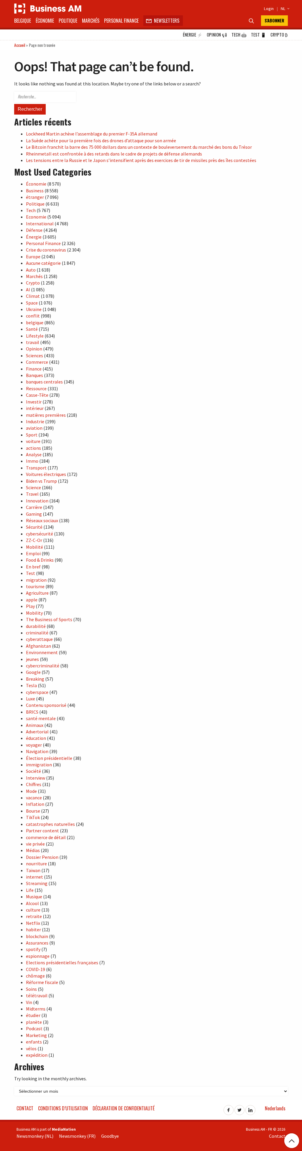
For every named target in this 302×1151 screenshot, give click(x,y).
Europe (33, 256)
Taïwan (33, 870)
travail (32, 342)
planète (34, 1022)
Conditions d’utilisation (63, 1108)
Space (32, 303)
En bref (33, 567)
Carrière (34, 507)
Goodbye (110, 1136)
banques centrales (44, 382)
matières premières (46, 415)
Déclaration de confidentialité (124, 1108)
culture (33, 910)
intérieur (35, 408)
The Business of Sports (49, 619)
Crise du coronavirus (46, 250)
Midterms (35, 1009)
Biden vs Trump (41, 481)
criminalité (37, 633)
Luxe (30, 699)
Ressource (36, 388)
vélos (31, 1048)
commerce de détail (46, 837)
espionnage (38, 956)
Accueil (19, 45)
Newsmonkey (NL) (35, 1136)
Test (258, 35)
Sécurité (34, 527)
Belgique (22, 20)
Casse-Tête (37, 395)
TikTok (33, 817)
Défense (34, 230)
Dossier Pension (42, 857)
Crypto (279, 35)
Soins (31, 989)
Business (35, 191)
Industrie (35, 421)
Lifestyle (35, 336)
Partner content (42, 831)
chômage (35, 976)
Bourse (33, 811)
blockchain (37, 936)
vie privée (35, 844)
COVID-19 (35, 969)
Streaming (36, 883)
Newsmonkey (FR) (77, 1136)
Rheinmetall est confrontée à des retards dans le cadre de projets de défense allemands (114, 154)
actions (33, 448)
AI (28, 289)
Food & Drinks (40, 560)
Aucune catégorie (43, 263)
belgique (34, 322)
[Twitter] (239, 1108)
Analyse (34, 454)
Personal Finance (121, 20)
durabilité (36, 626)
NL (284, 8)
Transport (36, 468)
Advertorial (37, 732)
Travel (32, 494)
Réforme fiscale (42, 982)
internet (34, 877)
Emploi (33, 553)
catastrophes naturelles (50, 824)
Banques (34, 375)
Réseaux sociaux (42, 520)
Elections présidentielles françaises (62, 962)
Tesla (31, 685)
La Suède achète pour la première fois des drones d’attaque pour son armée (101, 140)
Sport (31, 435)
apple (31, 600)
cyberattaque (39, 639)
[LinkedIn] (250, 1108)
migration (36, 580)
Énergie (192, 35)
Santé (32, 329)
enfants (34, 1042)
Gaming (34, 514)
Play (30, 606)
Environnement (42, 652)
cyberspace (37, 692)
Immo (32, 461)
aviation (34, 428)
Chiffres (33, 784)
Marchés (90, 20)
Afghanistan (38, 646)
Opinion (217, 35)
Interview (35, 778)
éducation (36, 738)
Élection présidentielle (49, 758)
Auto (31, 270)
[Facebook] (229, 1108)
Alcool (32, 903)
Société (33, 771)
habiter (33, 929)
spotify (33, 949)
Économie (45, 20)
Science (33, 487)
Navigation (37, 751)
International (40, 223)
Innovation (37, 501)
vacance (34, 798)
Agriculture (37, 593)
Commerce (37, 362)
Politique (68, 20)
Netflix (33, 923)
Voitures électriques (46, 474)
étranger (35, 197)
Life (30, 890)
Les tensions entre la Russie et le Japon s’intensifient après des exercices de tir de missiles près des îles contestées (141, 160)
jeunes (32, 659)
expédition (36, 1055)
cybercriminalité (42, 666)
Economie (36, 217)
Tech (239, 35)
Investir (34, 402)
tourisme (35, 586)
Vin (29, 1002)
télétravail (36, 995)
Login (269, 8)
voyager (34, 745)
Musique (34, 896)
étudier (33, 1015)
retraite (34, 916)
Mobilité (34, 547)
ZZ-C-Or (34, 540)
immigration (39, 765)
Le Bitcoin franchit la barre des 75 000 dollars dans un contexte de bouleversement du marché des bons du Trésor (139, 147)
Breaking (35, 679)
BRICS (32, 712)
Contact (25, 1108)
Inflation (35, 804)
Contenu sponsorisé (46, 705)
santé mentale (41, 718)
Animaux (34, 725)
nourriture (36, 863)
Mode (31, 791)
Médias (33, 850)
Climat (33, 296)
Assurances (37, 943)
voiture (33, 441)
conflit (33, 316)
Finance (34, 369)
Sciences (34, 355)
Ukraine (34, 309)
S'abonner (274, 20)
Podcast (34, 1028)
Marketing (36, 1035)
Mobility (34, 613)
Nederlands (275, 1108)
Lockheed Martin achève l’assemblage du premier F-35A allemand (91, 134)
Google (33, 672)
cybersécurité (39, 534)
